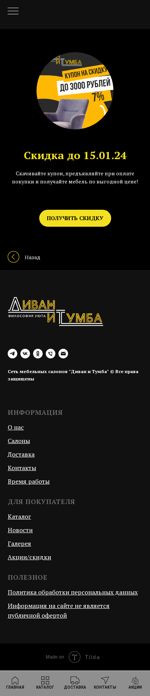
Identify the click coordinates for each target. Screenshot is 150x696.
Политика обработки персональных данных (73, 592)
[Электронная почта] (63, 353)
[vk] (25, 353)
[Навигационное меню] (13, 11)
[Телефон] (50, 353)
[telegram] (12, 353)
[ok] (38, 353)
